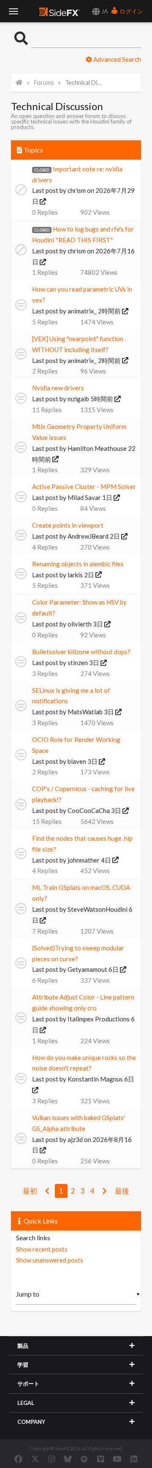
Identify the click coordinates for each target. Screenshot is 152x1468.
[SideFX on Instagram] (51, 1459)
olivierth (80, 624)
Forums (44, 82)
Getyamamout (87, 969)
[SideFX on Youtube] (117, 1459)
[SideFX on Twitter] (35, 1459)
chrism (77, 190)
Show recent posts (42, 1249)
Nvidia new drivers (58, 388)
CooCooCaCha (89, 810)
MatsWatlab (85, 712)
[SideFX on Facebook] (18, 1459)
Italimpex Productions (99, 1019)
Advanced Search (116, 59)
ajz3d (75, 1139)
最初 (30, 1191)
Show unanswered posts (49, 1260)
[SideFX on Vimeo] (100, 1459)
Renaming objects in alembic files (78, 564)
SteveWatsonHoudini (98, 909)
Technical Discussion (84, 82)
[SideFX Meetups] (84, 1459)
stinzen (78, 662)
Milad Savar (84, 497)
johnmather (84, 860)
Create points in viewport (67, 525)
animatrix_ (82, 311)
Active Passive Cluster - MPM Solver (84, 486)
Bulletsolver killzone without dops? (81, 651)
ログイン (130, 11)
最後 (122, 1191)
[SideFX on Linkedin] (133, 1459)
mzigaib (78, 399)
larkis (75, 575)
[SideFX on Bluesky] (68, 1459)
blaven (77, 761)
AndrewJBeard (88, 536)
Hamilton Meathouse (97, 448)
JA (104, 11)
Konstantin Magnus (95, 1079)
